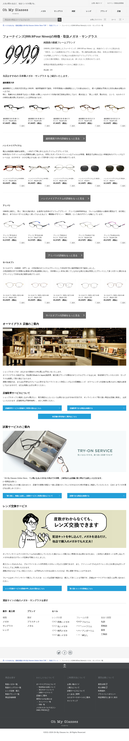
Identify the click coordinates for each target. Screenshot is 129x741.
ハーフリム (87, 626)
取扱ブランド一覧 (12, 694)
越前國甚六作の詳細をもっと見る (63, 138)
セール (55, 611)
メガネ (43, 11)
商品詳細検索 (10, 697)
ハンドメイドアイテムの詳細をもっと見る (62, 198)
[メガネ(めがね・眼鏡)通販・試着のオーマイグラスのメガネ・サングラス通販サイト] (15, 11)
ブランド (103, 11)
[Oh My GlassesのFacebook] (64, 652)
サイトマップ (72, 701)
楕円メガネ (62, 631)
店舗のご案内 (41, 696)
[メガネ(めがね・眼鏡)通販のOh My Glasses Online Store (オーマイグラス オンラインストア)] (64, 723)
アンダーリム (88, 631)
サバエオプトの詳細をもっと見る (63, 315)
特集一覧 (42, 704)
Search (59, 20)
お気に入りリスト (97, 19)
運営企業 (102, 684)
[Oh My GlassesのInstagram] (70, 652)
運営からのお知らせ (44, 699)
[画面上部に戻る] (64, 666)
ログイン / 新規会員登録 (115, 3)
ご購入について (73, 687)
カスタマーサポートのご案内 (78, 697)
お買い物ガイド (97, 3)
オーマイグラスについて (46, 684)
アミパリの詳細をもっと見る (62, 255)
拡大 (23, 126)
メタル (30, 626)
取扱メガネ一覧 (11, 684)
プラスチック (33, 622)
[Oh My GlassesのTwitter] (59, 652)
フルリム (86, 622)
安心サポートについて (46, 690)
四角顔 (104, 626)
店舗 (118, 11)
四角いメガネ (63, 622)
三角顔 (104, 634)
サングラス (58, 11)
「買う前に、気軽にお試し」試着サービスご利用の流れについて (29, 496)
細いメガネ (62, 635)
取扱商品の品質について (47, 687)
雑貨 (73, 11)
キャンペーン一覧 (45, 702)
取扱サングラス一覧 (13, 687)
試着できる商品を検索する (79, 496)
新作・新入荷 (9, 611)
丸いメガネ (62, 626)
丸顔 (103, 622)
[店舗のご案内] (64, 368)
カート (116, 19)
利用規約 (101, 691)
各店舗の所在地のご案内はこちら (64, 417)
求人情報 (102, 687)
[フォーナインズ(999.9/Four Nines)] (21, 55)
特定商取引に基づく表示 (107, 697)
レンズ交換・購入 (12, 691)
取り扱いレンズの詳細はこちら (81, 589)
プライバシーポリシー (107, 694)
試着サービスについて (76, 691)
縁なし (85, 635)
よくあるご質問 (73, 694)
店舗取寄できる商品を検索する (81, 408)
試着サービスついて (45, 692)
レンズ (88, 11)
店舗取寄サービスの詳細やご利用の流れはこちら (23, 408)
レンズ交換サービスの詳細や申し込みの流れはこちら (25, 589)
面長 (103, 630)
